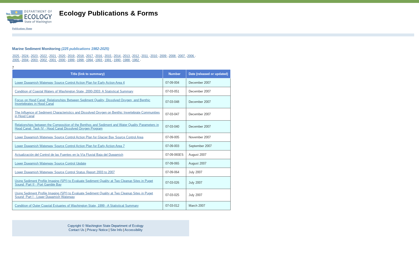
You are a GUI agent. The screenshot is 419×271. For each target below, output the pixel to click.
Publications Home (22, 28)
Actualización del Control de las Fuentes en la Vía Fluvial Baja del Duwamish (69, 154)
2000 (62, 60)
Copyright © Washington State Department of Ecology (106, 226)
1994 (90, 60)
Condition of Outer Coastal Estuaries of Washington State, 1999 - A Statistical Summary (77, 205)
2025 (16, 56)
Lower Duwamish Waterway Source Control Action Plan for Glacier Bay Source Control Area (79, 137)
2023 (35, 56)
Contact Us (76, 230)
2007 (182, 56)
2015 (108, 56)
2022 (44, 56)
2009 (163, 56)
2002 (44, 60)
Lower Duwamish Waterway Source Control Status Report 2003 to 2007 (65, 172)
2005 (16, 60)
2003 (35, 60)
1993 (99, 60)
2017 (90, 56)
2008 (173, 56)
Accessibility (134, 230)
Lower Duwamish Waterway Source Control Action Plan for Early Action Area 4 (70, 82)
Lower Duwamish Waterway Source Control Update (50, 163)
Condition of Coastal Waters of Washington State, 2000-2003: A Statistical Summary (74, 91)
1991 (108, 60)
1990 (117, 60)
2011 (145, 56)
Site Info (116, 230)
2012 (136, 56)
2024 (25, 56)
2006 (191, 56)
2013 (127, 56)
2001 (53, 60)
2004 (25, 60)
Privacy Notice (97, 230)
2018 (81, 56)
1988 (127, 60)
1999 (71, 60)
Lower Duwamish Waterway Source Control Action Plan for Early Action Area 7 (70, 146)
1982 (136, 60)
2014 (117, 56)
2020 (62, 56)
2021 (53, 56)
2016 (99, 56)
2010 (154, 56)
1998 (81, 60)
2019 (71, 56)
